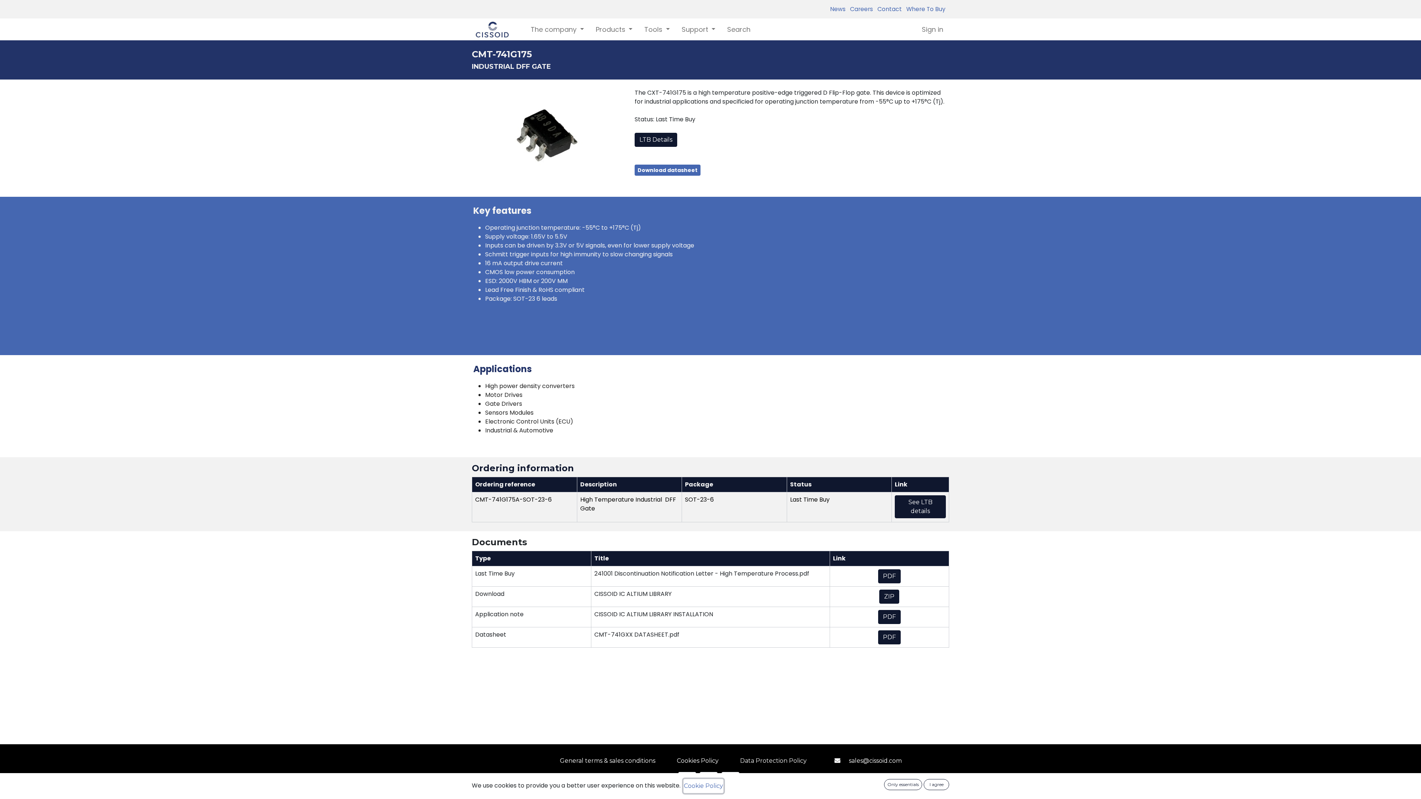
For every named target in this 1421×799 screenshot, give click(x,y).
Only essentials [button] (903, 784)
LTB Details (655, 139)
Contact (888, 9)
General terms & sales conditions (607, 760)
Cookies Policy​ (698, 760)
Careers (860, 9)
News (838, 9)
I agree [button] (937, 784)
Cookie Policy (703, 785)
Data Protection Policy (773, 760)
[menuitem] (738, 29)
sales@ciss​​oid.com (875, 760)
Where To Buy (924, 9)
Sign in (932, 29)
